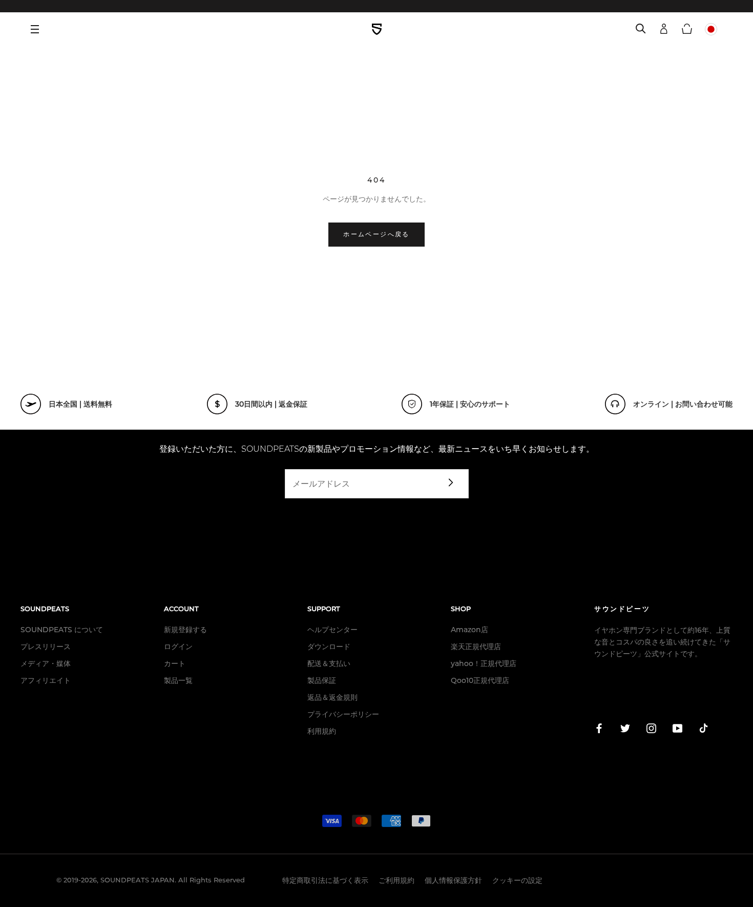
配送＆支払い (328, 663)
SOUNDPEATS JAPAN (137, 880)
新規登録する (185, 629)
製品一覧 (178, 680)
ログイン (178, 646)
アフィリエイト (45, 680)
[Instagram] (651, 730)
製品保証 (321, 680)
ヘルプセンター (332, 629)
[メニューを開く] (38, 29)
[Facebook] (599, 730)
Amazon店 (469, 629)
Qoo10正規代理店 (480, 680)
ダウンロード (328, 646)
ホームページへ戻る (376, 234)
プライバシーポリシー (343, 714)
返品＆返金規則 (332, 697)
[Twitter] (625, 730)
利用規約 (321, 731)
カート (174, 663)
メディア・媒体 (45, 663)
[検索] (641, 29)
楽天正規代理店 (476, 646)
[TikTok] (703, 730)
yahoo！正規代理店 (483, 663)
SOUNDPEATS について (61, 629)
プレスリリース (45, 646)
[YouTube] (677, 730)
